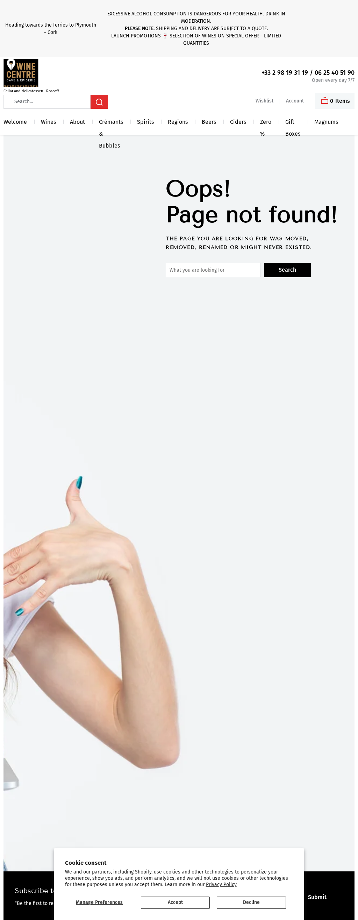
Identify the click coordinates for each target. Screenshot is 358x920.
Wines (48, 122)
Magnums (326, 122)
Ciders (238, 122)
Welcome (15, 122)
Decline (251, 902)
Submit (317, 897)
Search (287, 269)
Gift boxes (292, 123)
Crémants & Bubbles (111, 123)
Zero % (265, 123)
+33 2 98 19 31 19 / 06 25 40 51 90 (308, 73)
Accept (175, 902)
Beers (209, 122)
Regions (178, 122)
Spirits (145, 122)
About (77, 122)
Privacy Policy (221, 884)
